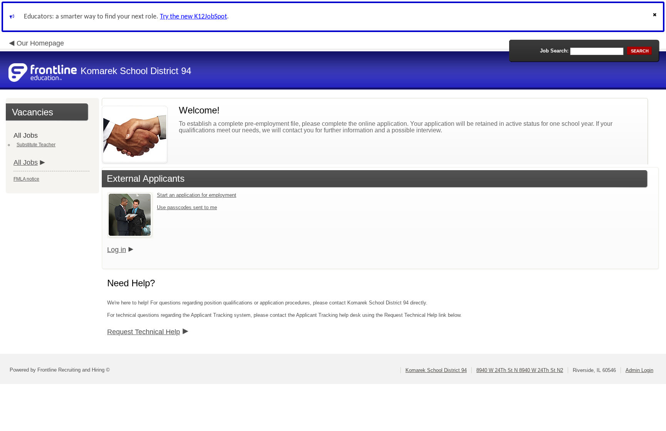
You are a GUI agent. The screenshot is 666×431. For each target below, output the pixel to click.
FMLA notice (26, 179)
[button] (655, 16)
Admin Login (639, 370)
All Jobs (25, 162)
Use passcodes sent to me (187, 207)
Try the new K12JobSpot (193, 16)
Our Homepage (40, 43)
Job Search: (554, 51)
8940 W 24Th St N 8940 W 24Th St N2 (519, 370)
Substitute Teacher (36, 144)
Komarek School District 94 (436, 370)
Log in (116, 249)
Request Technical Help (143, 331)
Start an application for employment (196, 195)
